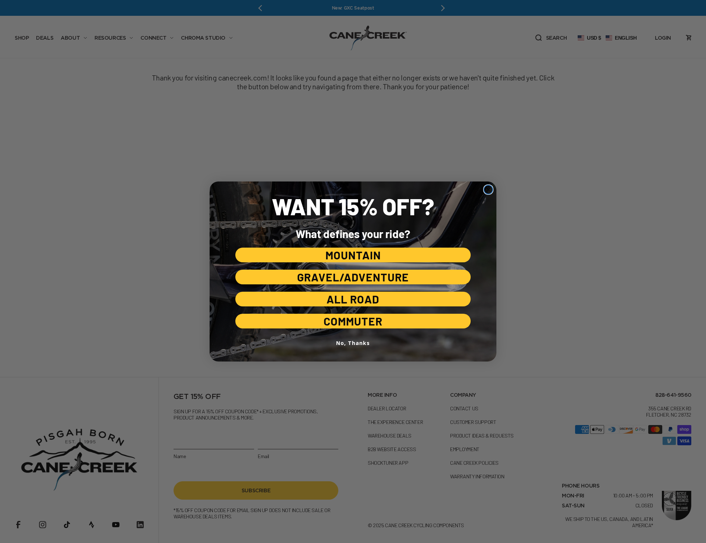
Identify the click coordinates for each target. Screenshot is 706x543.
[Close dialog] (488, 189)
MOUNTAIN (353, 255)
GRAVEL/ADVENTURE (353, 277)
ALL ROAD (353, 299)
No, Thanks (353, 342)
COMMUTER (353, 321)
